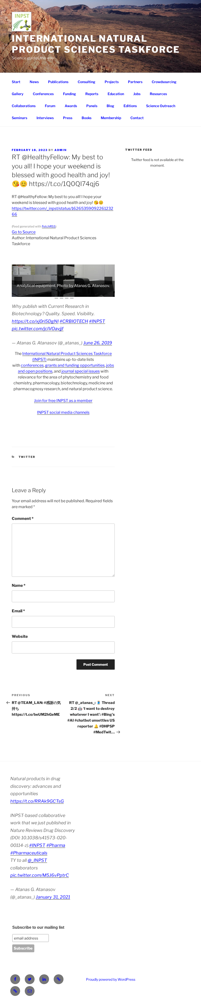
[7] (45, 292)
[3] (24, 292)
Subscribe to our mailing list (38, 927)
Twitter (27, 457)
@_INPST (37, 860)
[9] (55, 292)
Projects (112, 82)
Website (20, 636)
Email (18, 611)
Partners (135, 82)
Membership (111, 118)
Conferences (43, 94)
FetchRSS (49, 226)
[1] (14, 292)
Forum (50, 106)
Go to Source (24, 232)
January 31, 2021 (53, 897)
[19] (107, 292)
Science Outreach (160, 106)
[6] (40, 292)
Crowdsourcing (164, 82)
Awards (71, 106)
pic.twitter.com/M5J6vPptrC (39, 875)
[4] (29, 292)
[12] (71, 292)
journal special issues (81, 371)
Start (16, 82)
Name (18, 585)
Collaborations (24, 106)
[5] (35, 292)
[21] (56, 296)
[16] (91, 292)
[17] (96, 292)
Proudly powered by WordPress (110, 979)
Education (116, 94)
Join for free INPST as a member (63, 400)
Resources (158, 94)
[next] (108, 281)
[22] (61, 296)
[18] (101, 292)
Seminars (19, 118)
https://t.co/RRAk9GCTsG (37, 801)
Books (86, 118)
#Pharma (55, 845)
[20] (112, 292)
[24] (72, 296)
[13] (76, 292)
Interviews (45, 118)
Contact (137, 118)
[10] (60, 292)
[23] (66, 296)
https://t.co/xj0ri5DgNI (35, 321)
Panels (91, 106)
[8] (50, 292)
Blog (110, 106)
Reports (91, 94)
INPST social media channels (63, 412)
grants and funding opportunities (75, 365)
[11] (65, 292)
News (34, 82)
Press (67, 118)
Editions (130, 106)
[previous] (18, 281)
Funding (69, 94)
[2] (19, 292)
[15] (86, 292)
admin (60, 150)
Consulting (86, 82)
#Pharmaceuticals (28, 852)
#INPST (97, 321)
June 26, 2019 (97, 342)
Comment (23, 518)
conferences (32, 365)
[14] (81, 292)
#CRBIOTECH (74, 321)
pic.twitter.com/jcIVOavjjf (37, 328)
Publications (58, 82)
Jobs (136, 94)
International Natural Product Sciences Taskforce (96, 44)
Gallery (18, 94)
